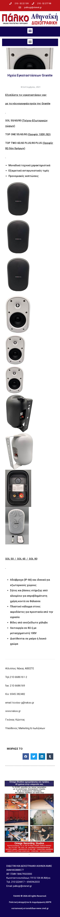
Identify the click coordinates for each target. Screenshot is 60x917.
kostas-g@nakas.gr (23, 702)
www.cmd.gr (42, 908)
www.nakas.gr (13, 711)
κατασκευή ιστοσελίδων (24, 908)
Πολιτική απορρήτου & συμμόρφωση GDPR (30, 902)
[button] (30, 30)
